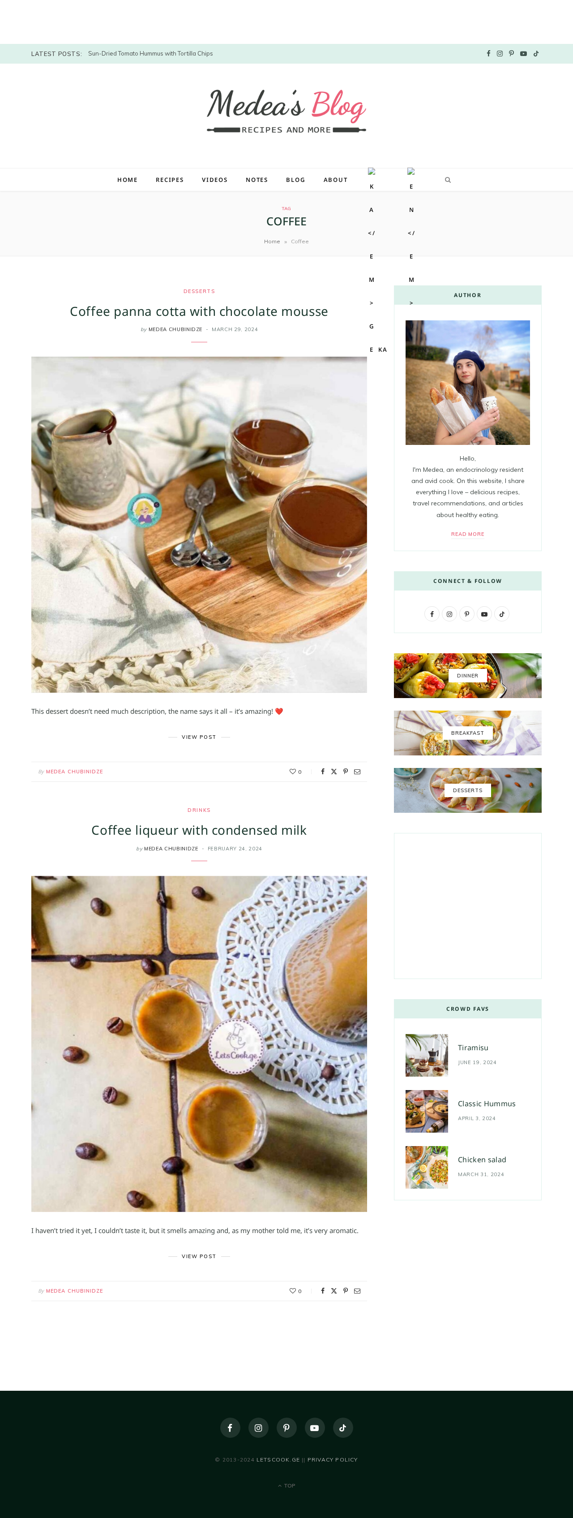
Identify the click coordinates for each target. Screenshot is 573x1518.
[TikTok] (343, 1428)
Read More (468, 534)
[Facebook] (323, 771)
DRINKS (199, 810)
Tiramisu (473, 1047)
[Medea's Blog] (286, 115)
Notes (257, 180)
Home (127, 180)
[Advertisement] (67, 20)
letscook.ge (278, 1459)
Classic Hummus (487, 1103)
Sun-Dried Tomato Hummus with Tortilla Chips (150, 53)
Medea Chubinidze (74, 771)
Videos (215, 180)
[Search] (446, 179)
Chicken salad (482, 1159)
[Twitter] (334, 771)
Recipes (170, 180)
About (336, 180)
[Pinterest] (345, 771)
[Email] (357, 771)
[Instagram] (258, 1428)
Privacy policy (333, 1459)
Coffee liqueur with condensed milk (199, 829)
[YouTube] (315, 1428)
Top (288, 1485)
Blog (295, 180)
